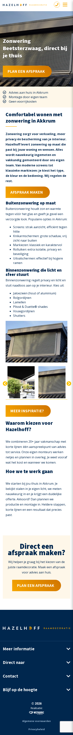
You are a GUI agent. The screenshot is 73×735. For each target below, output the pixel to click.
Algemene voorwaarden (36, 721)
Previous (5, 383)
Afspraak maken (26, 192)
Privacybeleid (36, 729)
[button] (36, 649)
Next (68, 383)
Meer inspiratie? (27, 410)
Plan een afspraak (26, 71)
